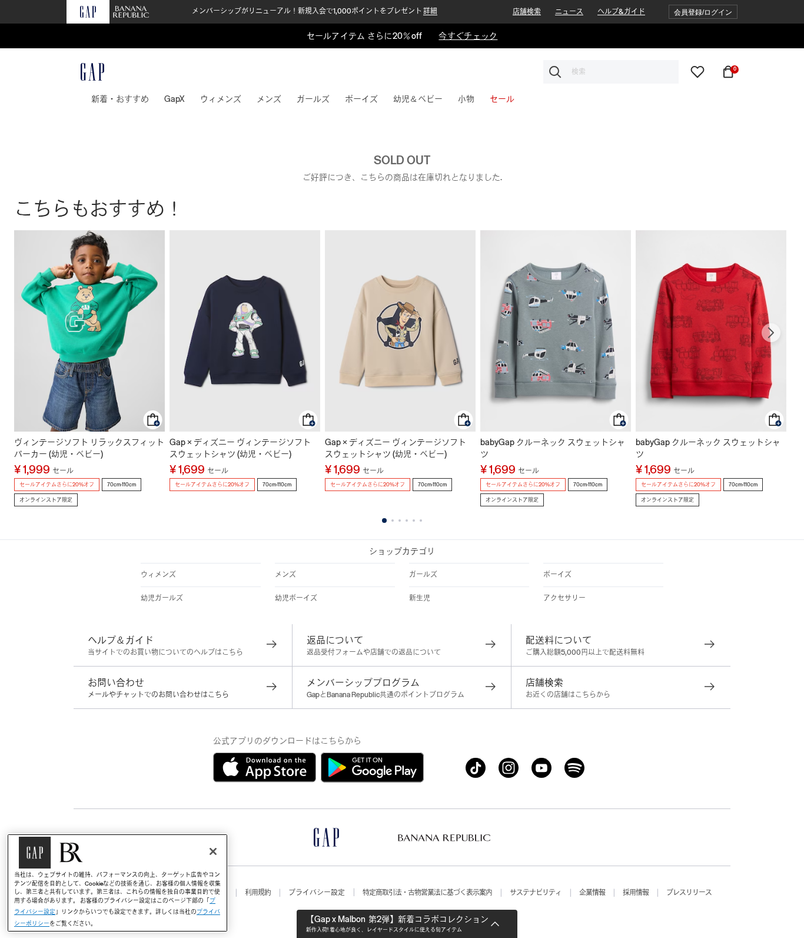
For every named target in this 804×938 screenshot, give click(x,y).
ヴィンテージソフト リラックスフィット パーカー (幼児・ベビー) (89, 448)
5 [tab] (414, 520)
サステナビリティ (536, 893)
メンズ (285, 575)
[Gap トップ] (85, 72)
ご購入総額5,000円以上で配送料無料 (585, 652)
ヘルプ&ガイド (621, 12)
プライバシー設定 (316, 893)
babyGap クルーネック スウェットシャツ (552, 448)
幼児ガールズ (162, 598)
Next (771, 332)
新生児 (419, 598)
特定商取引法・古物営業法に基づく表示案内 (427, 893)
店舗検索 (527, 12)
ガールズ (423, 575)
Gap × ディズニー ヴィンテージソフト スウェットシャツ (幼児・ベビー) (240, 448)
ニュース (569, 12)
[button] (703, 12)
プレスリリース (689, 893)
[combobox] (611, 72)
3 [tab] (399, 520)
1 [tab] (384, 520)
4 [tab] (407, 520)
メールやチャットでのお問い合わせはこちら (158, 695)
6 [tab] (421, 520)
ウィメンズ (158, 575)
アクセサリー (564, 598)
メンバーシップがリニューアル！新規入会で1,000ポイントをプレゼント (314, 11)
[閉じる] (213, 851)
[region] (117, 883)
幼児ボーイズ (296, 598)
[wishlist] (697, 71)
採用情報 (636, 893)
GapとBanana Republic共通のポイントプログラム (385, 695)
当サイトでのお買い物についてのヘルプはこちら (165, 652)
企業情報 (592, 893)
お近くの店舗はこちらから (568, 695)
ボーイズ (557, 575)
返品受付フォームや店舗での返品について (374, 652)
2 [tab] (392, 520)
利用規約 (258, 893)
